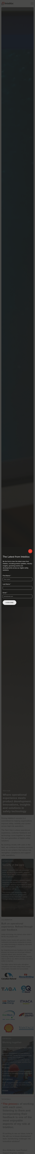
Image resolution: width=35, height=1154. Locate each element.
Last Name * (7, 584)
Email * (5, 593)
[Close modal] (30, 551)
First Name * (7, 576)
